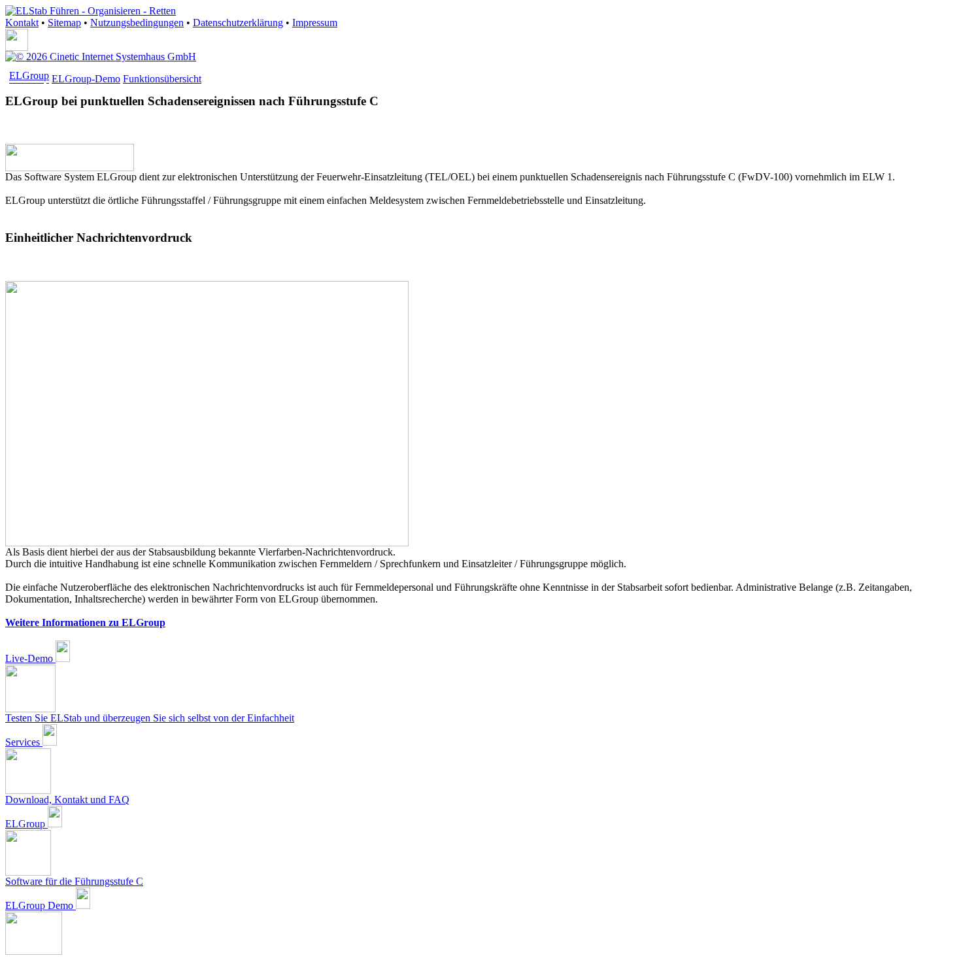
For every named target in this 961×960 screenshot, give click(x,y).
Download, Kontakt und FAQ (67, 799)
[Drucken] (16, 47)
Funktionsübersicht (162, 78)
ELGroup (29, 75)
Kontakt (22, 22)
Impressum (314, 22)
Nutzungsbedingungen (137, 22)
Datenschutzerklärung (238, 22)
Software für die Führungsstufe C (74, 881)
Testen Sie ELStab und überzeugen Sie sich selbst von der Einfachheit (149, 717)
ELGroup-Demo (86, 78)
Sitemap (64, 22)
